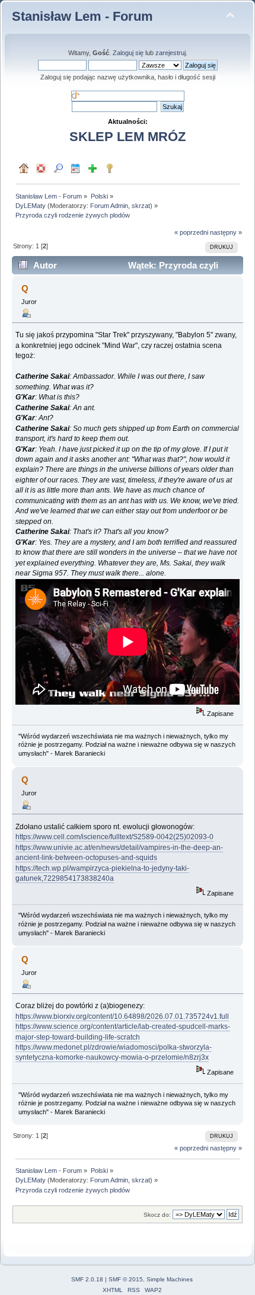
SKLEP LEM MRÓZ (127, 136)
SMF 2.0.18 (87, 1279)
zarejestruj (170, 52)
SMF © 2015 (126, 1279)
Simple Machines (169, 1279)
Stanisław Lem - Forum (82, 16)
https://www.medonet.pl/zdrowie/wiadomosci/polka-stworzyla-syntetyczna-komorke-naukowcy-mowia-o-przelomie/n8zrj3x (113, 1052)
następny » (226, 232)
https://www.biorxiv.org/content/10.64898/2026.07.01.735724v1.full (122, 1016)
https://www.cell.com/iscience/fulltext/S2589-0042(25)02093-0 (114, 837)
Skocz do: (157, 1214)
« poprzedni (191, 232)
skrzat (141, 205)
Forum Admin (109, 205)
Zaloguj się (128, 52)
